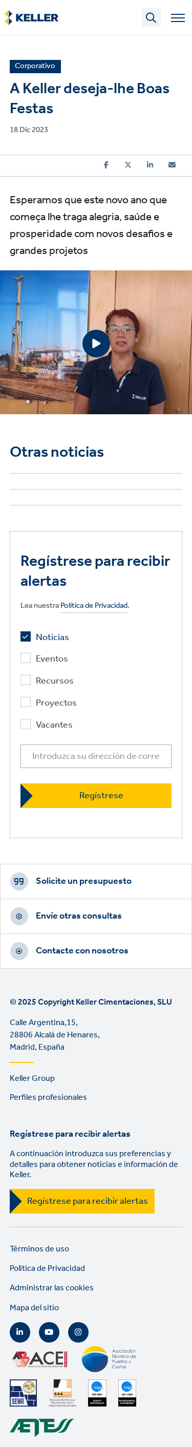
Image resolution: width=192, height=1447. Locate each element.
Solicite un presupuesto (84, 881)
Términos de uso (39, 1249)
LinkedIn (20, 1332)
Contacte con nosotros (82, 951)
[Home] (31, 18)
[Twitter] (128, 165)
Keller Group (32, 1079)
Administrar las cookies (52, 1288)
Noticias (52, 637)
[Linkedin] (150, 165)
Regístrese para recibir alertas (87, 1201)
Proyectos (56, 703)
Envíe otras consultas (79, 916)
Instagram (78, 1332)
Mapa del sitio (34, 1308)
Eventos (52, 659)
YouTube (49, 1332)
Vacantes (54, 725)
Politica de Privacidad (47, 1268)
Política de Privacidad (93, 606)
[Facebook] (106, 165)
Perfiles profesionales (48, 1097)
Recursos (55, 681)
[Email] (172, 165)
